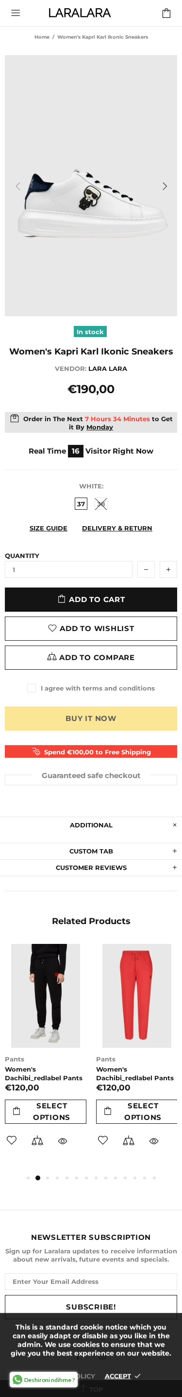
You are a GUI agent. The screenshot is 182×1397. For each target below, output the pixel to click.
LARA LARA (79, 13)
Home (42, 37)
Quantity (22, 555)
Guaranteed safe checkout (91, 774)
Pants (14, 1059)
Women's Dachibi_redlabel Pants (44, 1073)
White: (91, 486)
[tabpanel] (45, 1058)
